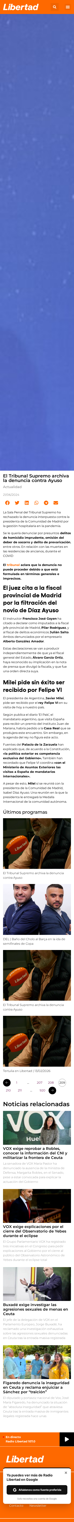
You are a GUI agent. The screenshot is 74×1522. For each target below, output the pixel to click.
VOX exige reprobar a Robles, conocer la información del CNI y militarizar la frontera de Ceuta (35, 1153)
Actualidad (12, 487)
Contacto (16, 1505)
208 (51, 1082)
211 (20, 1090)
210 (8, 1090)
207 (39, 1082)
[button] (55, 7)
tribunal (14, 565)
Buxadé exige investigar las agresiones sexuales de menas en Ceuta (35, 1309)
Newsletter (37, 1505)
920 (42, 1090)
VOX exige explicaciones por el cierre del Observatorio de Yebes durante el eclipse (34, 1231)
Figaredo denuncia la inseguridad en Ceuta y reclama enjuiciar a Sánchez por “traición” (36, 1387)
